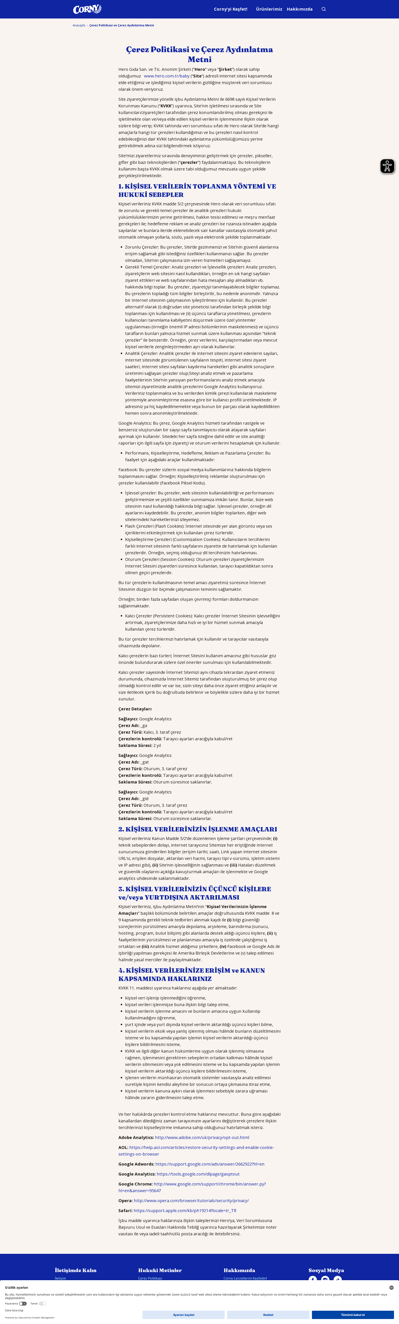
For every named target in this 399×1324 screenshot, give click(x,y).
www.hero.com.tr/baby (167, 76)
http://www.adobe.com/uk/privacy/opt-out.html (202, 1137)
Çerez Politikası (150, 1278)
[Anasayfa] (87, 9)
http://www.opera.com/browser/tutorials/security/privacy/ (191, 1200)
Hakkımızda (300, 9)
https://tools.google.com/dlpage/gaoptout (198, 1174)
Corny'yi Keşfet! (230, 9)
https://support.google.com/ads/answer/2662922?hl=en (210, 1164)
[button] (323, 9)
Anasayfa (79, 25)
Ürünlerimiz (269, 9)
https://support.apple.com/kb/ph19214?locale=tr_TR (185, 1210)
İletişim (60, 1278)
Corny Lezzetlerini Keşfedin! (245, 1278)
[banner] (199, 9)
